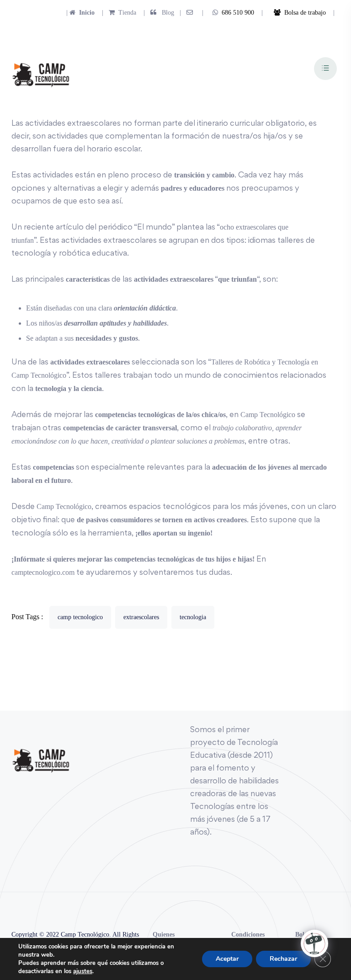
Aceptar (227, 958)
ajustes (82, 971)
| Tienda (116, 12)
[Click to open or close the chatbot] (314, 943)
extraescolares (141, 617)
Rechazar (283, 958)
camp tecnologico (80, 617)
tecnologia (193, 617)
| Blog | (161, 12)
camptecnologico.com (42, 572)
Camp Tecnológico (267, 414)
